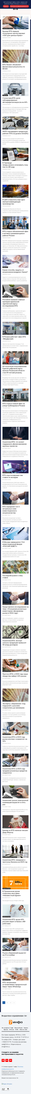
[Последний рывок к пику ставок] (15, 567)
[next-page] (14, 1002)
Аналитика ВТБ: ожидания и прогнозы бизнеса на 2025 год (14, 861)
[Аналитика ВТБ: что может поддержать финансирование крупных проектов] (15, 433)
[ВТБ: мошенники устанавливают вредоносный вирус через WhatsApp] (15, 974)
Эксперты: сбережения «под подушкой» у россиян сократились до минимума (13, 706)
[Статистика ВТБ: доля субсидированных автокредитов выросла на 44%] (15, 89)
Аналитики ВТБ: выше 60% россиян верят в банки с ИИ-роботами (14, 921)
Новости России (6, 439)
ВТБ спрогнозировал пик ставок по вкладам (12, 476)
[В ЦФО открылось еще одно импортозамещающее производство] (15, 191)
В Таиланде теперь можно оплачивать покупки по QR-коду (15, 165)
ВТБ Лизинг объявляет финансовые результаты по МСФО (13, 67)
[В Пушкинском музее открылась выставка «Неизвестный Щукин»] (15, 882)
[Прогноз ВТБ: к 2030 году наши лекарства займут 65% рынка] (15, 665)
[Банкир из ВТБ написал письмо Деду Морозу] (15, 821)
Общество (5, 61)
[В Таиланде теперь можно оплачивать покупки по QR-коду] (15, 154)
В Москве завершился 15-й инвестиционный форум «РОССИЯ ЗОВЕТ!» (13, 544)
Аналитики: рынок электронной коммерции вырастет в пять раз (15, 802)
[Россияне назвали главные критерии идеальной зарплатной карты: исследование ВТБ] (15, 291)
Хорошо (6, 6)
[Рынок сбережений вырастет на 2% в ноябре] (15, 944)
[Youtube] (10, 1060)
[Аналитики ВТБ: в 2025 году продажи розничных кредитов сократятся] (15, 760)
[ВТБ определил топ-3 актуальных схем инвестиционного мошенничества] (15, 498)
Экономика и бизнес (7, 28)
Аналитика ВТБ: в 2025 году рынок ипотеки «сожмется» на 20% (14, 739)
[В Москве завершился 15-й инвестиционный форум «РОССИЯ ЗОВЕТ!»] (15, 533)
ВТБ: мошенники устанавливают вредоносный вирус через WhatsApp (14, 985)
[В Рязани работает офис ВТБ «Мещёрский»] (15, 328)
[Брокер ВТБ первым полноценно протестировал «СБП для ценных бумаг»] (15, 22)
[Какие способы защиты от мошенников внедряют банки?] (15, 261)
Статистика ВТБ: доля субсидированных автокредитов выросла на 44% (14, 100)
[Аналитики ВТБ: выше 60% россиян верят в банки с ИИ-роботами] (15, 911)
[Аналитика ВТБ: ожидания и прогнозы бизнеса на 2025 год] (15, 851)
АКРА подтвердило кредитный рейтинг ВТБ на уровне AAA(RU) (15, 132)
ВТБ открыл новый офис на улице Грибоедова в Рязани (13, 405)
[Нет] (29, 4)
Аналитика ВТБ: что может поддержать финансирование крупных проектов (14, 444)
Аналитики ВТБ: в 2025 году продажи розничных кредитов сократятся (14, 771)
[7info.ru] (15, 1022)
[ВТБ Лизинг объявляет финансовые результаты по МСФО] (15, 56)
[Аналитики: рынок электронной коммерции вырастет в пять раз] (15, 791)
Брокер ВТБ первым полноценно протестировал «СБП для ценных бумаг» (13, 33)
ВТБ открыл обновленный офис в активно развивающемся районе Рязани (15, 233)
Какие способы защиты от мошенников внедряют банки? (15, 271)
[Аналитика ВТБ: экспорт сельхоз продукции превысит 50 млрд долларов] (15, 632)
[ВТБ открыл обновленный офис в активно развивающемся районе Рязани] (15, 222)
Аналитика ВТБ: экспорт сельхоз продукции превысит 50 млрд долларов (14, 643)
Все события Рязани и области (10, 857)
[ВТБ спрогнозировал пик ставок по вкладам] (15, 466)
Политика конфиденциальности (19, 6)
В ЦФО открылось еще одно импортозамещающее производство (13, 202)
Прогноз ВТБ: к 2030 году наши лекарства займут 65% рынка (15, 675)
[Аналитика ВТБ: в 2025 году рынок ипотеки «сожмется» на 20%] (15, 728)
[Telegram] (3, 1060)
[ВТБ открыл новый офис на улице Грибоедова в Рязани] (15, 395)
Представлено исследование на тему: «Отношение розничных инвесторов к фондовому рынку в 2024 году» (15, 610)
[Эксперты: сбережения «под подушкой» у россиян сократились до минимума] (15, 695)
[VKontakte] (6, 1060)
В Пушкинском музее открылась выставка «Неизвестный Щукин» (11, 893)
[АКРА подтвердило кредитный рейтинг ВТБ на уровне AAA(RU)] (15, 123)
